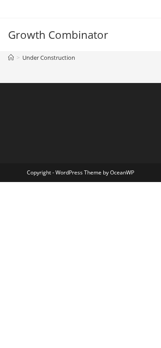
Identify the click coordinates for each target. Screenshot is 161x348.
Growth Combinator (58, 34)
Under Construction (48, 58)
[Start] (11, 58)
